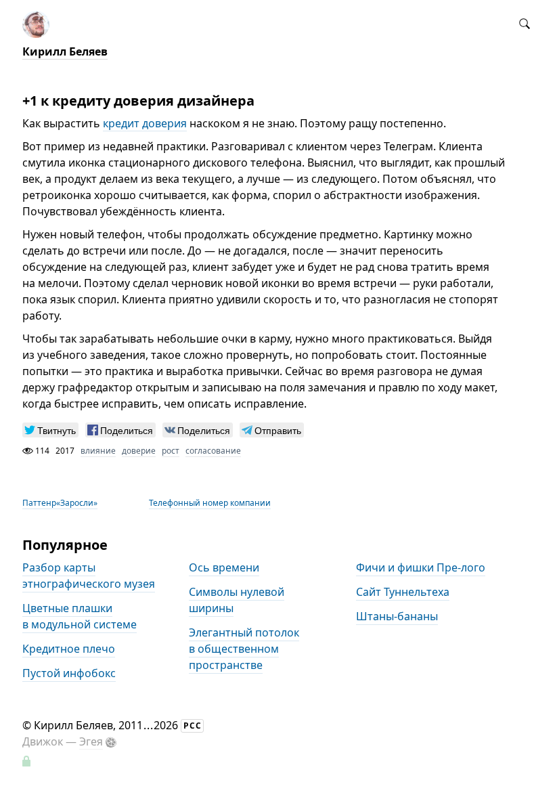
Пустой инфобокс (69, 673)
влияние (98, 450)
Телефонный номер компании (210, 503)
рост (170, 450)
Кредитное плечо (68, 649)
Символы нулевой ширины (236, 600)
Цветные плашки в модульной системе (79, 616)
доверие (139, 450)
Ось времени (224, 568)
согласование (213, 450)
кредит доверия (145, 123)
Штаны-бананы (397, 616)
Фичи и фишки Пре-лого (420, 568)
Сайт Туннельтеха (402, 592)
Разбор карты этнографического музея (88, 576)
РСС (192, 725)
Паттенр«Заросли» (59, 503)
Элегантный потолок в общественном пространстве (244, 649)
